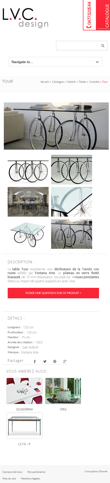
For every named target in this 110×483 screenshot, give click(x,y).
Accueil (45, 82)
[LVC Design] (26, 28)
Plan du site (9, 478)
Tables (82, 82)
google (64, 361)
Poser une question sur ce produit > (53, 293)
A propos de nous (12, 472)
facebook (34, 361)
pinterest (54, 361)
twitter (44, 361)
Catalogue (103, 15)
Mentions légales (30, 478)
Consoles (94, 82)
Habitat (71, 82)
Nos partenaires (36, 472)
